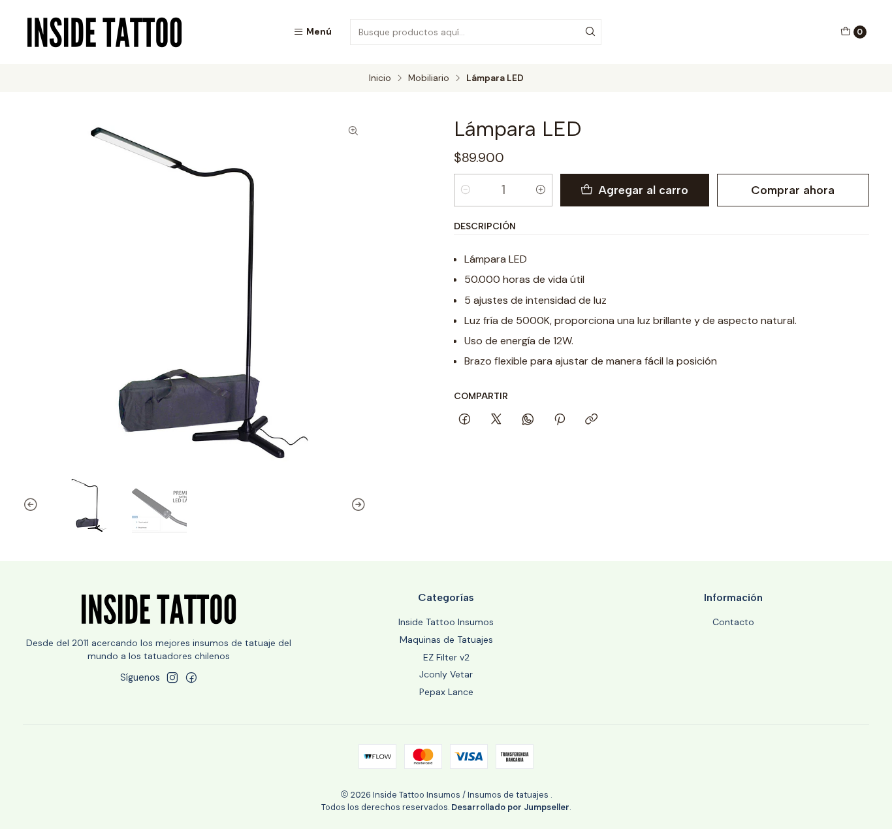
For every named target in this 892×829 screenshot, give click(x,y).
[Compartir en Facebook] (464, 420)
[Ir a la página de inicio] (104, 32)
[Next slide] (356, 505)
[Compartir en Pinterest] (560, 420)
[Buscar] (590, 32)
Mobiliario (428, 78)
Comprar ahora (793, 190)
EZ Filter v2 (446, 657)
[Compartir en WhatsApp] (528, 420)
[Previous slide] (32, 505)
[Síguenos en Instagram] (172, 677)
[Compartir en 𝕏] (496, 420)
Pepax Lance (446, 692)
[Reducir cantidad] (465, 190)
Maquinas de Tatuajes (446, 639)
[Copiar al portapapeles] (591, 420)
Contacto (733, 622)
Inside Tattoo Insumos (446, 622)
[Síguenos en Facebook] (191, 677)
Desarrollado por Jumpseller (510, 807)
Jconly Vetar (446, 674)
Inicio (380, 78)
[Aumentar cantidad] (541, 190)
